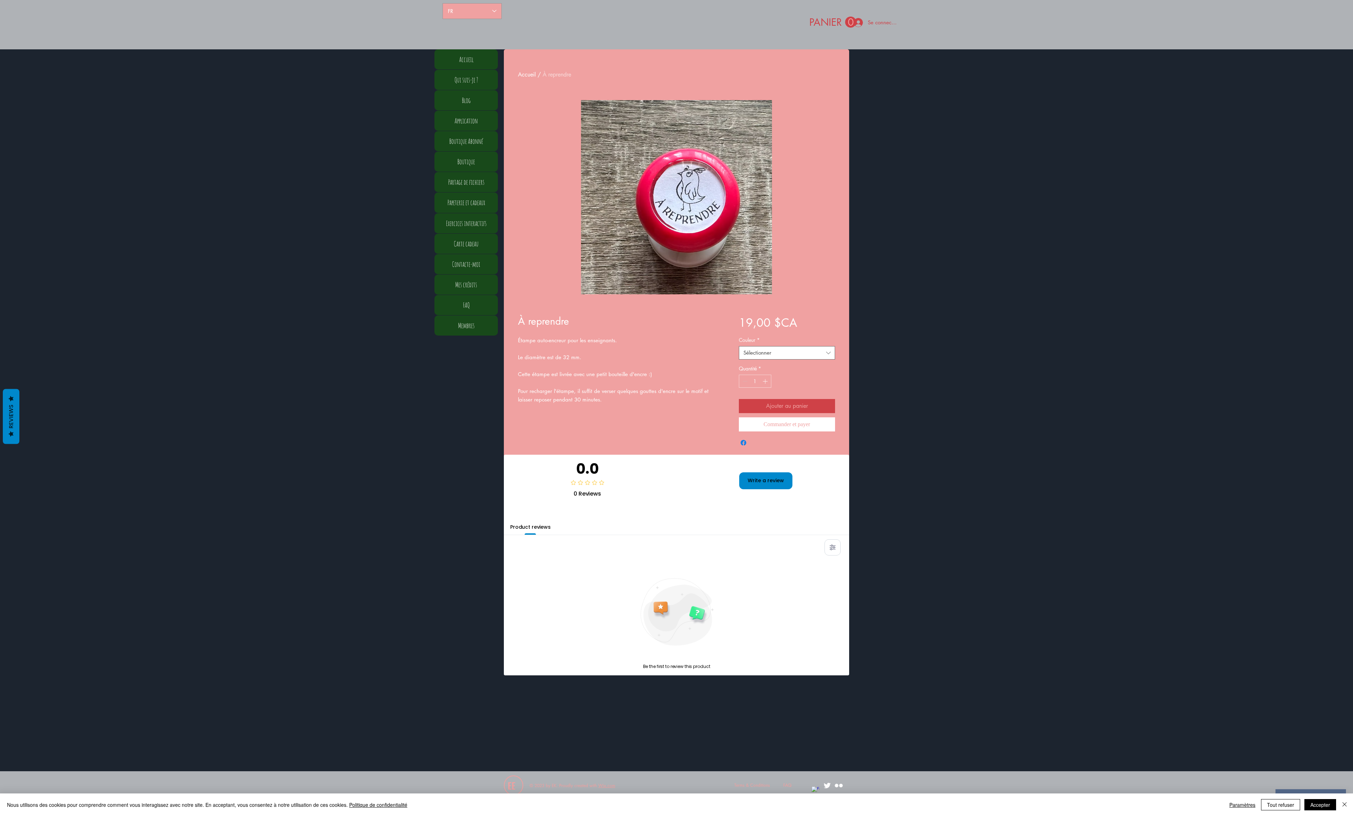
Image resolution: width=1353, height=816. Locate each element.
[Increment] (765, 381)
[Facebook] (815, 790)
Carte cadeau (466, 243)
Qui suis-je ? (466, 79)
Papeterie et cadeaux (466, 202)
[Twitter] (827, 785)
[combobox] (787, 353)
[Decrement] (744, 381)
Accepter (1320, 804)
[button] (832, 22)
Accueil (527, 74)
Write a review (766, 480)
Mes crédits (466, 284)
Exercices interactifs (466, 223)
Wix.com (606, 786)
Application (466, 120)
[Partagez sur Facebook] (743, 442)
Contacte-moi (466, 264)
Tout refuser (1280, 804)
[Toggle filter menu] (832, 547)
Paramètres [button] (1242, 804)
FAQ (466, 305)
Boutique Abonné (466, 141)
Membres (466, 325)
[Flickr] (839, 785)
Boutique (466, 161)
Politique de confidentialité (378, 804)
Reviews (11, 416)
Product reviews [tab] (530, 526)
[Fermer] (1344, 804)
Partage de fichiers (466, 182)
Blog (466, 100)
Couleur (749, 340)
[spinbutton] (755, 381)
